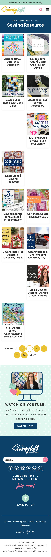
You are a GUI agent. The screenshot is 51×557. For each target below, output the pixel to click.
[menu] (47, 9)
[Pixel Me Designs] (30, 532)
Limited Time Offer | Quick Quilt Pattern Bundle (38, 63)
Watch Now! (25, 426)
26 (24, 355)
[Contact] (40, 469)
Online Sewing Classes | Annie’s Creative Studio (38, 292)
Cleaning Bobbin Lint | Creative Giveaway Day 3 (38, 254)
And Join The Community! (26, 2)
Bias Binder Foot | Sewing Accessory (38, 102)
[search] (41, 9)
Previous (11, 348)
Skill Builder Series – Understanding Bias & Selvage (13, 332)
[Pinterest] (28, 469)
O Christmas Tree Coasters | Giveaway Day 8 (13, 254)
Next (33, 355)
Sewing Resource (25, 20)
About (31, 521)
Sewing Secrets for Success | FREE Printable (13, 216)
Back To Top (25, 504)
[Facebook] (10, 469)
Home (14, 20)
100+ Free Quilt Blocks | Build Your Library (38, 140)
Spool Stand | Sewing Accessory (13, 178)
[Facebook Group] (16, 469)
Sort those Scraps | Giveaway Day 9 (38, 215)
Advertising (41, 521)
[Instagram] (22, 469)
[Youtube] (34, 469)
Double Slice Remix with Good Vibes (13, 102)
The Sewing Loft (19, 10)
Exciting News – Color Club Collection (13, 61)
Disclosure (25, 525)
